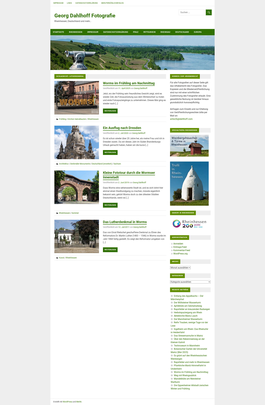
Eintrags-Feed (180, 247)
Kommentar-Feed (181, 250)
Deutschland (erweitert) (102, 164)
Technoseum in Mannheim (187, 345)
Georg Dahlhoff (140, 88)
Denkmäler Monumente (80, 164)
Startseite (58, 32)
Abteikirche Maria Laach (186, 316)
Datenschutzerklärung (86, 3)
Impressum (58, 3)
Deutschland (182, 32)
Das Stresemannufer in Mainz (188, 335)
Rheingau (165, 32)
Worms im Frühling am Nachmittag (129, 83)
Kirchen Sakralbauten (77, 119)
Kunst (61, 258)
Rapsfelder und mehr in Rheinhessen (192, 362)
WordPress (67, 402)
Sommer (75, 213)
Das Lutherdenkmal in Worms (125, 222)
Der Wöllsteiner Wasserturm (187, 302)
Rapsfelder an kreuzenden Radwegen (192, 309)
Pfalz (135, 32)
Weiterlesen (110, 111)
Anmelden (178, 243)
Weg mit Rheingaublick (185, 375)
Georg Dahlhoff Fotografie (84, 16)
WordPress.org (180, 253)
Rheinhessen (75, 32)
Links (69, 3)
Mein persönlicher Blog (112, 3)
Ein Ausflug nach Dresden (122, 128)
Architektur (64, 164)
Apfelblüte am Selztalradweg (188, 306)
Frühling (62, 119)
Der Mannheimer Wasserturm (188, 319)
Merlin (79, 402)
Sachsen (117, 164)
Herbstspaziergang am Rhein (188, 312)
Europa (198, 32)
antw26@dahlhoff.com (181, 119)
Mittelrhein (149, 32)
